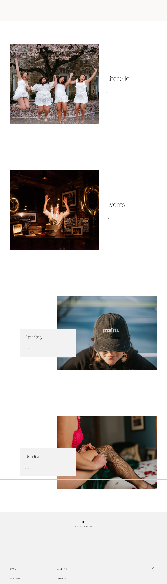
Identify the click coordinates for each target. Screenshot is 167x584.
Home (13, 569)
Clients (62, 569)
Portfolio (16, 579)
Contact (62, 579)
